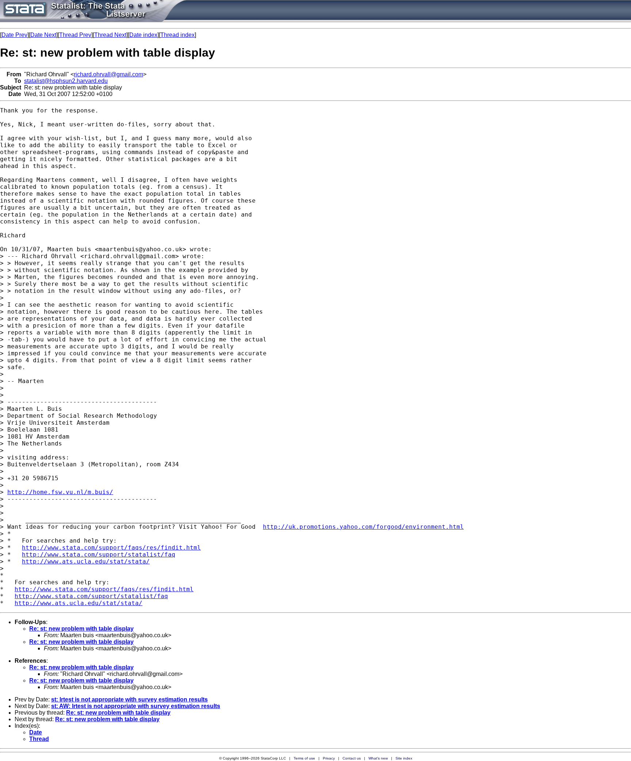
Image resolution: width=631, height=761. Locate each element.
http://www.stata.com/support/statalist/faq (98, 554)
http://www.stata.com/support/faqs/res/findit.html (111, 547)
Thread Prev (75, 35)
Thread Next (110, 35)
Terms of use (304, 758)
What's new (378, 758)
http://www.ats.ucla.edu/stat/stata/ (86, 561)
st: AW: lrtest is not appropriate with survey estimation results (135, 706)
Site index (403, 758)
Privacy (329, 758)
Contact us (352, 758)
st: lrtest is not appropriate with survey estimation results (129, 699)
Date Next (43, 35)
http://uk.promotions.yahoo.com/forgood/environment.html (363, 526)
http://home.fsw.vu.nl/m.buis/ (60, 492)
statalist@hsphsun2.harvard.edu (66, 81)
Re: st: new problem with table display (81, 629)
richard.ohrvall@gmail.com (108, 74)
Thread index (177, 35)
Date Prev (14, 35)
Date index (143, 35)
